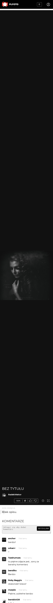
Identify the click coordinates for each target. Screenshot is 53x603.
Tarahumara (14, 557)
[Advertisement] (26, 36)
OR (4, 549)
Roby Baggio (15, 580)
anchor (11, 538)
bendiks (12, 570)
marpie (12, 590)
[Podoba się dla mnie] (30, 501)
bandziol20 (14, 599)
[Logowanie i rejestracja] (48, 4)
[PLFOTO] (10, 4)
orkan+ (11, 548)
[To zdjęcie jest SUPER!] (25, 501)
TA (4, 559)
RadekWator (14, 494)
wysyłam (43, 528)
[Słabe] (35, 501)
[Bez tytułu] (4, 494)
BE (4, 572)
